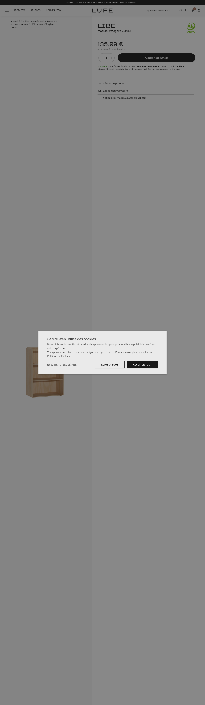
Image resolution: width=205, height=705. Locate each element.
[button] (62, 365)
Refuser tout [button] (109, 364)
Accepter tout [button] (142, 364)
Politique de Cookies (58, 356)
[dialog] (102, 352)
